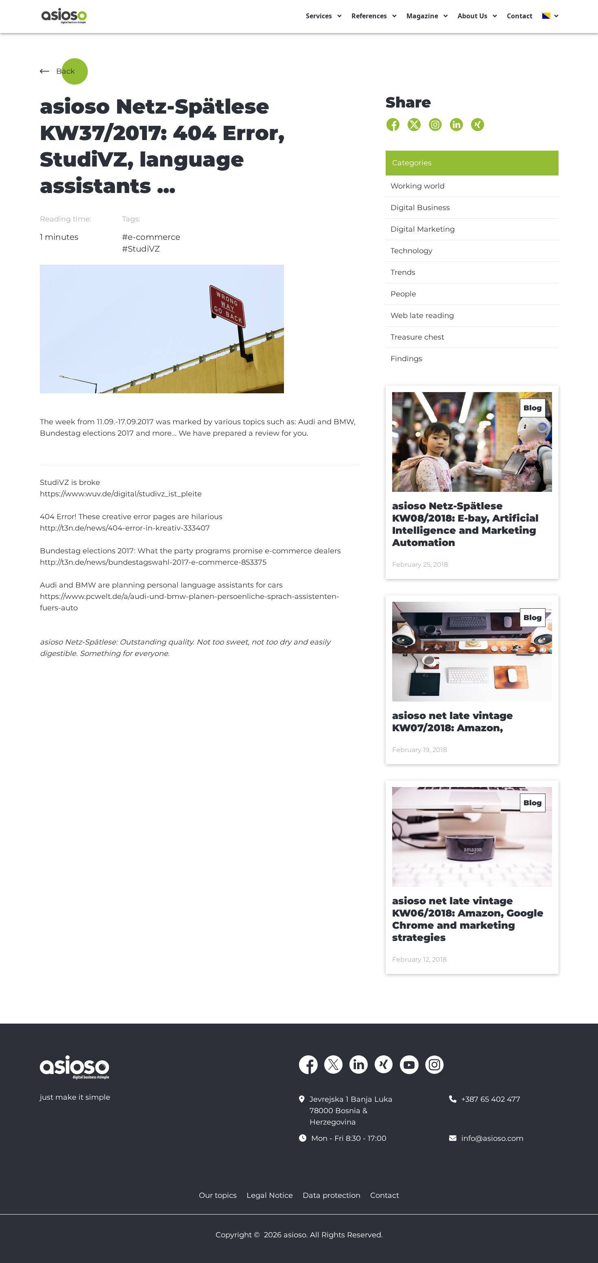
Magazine (422, 15)
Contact (520, 15)
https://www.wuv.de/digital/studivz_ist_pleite (121, 493)
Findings (406, 358)
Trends (403, 272)
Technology (411, 250)
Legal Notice (270, 1195)
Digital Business (420, 207)
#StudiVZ (141, 249)
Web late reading (422, 315)
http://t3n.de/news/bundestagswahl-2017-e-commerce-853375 (153, 562)
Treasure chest (417, 337)
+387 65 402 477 (490, 1099)
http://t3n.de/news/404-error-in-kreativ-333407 (125, 528)
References (369, 15)
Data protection (331, 1195)
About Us (472, 15)
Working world (418, 186)
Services (319, 15)
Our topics (218, 1195)
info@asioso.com (492, 1138)
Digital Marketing (423, 229)
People (403, 293)
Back (65, 71)
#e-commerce (151, 237)
